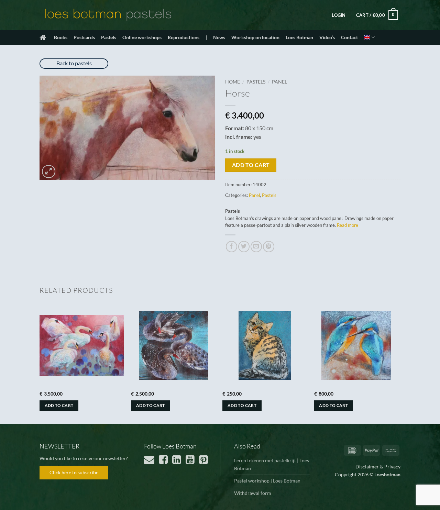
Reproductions (183, 37)
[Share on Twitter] (244, 246)
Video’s (327, 37)
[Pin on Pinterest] (268, 246)
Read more (347, 225)
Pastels (108, 37)
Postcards (84, 37)
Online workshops (142, 37)
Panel (279, 82)
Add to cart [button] (59, 405)
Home (232, 82)
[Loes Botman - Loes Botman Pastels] (108, 15)
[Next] (398, 362)
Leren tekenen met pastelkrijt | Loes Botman (271, 464)
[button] (338, 15)
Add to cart (251, 165)
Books (60, 37)
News (219, 37)
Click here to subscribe (74, 472)
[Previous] (40, 362)
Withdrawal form (252, 493)
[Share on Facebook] (231, 246)
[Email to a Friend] (256, 246)
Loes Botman (299, 37)
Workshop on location (255, 37)
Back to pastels (74, 63)
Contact (349, 37)
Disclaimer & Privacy (377, 466)
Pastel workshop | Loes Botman (267, 481)
